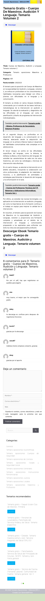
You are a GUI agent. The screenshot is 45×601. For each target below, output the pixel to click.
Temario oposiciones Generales (19, 469)
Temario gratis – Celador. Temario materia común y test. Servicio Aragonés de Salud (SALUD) (21, 538)
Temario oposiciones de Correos (19, 459)
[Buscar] (36, 430)
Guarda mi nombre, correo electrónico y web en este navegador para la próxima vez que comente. (23, 414)
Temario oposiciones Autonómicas (20, 450)
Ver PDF (11, 511)
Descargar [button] (12, 25)
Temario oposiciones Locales (18, 481)
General (9, 446)
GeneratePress (27, 593)
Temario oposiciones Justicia (18, 478)
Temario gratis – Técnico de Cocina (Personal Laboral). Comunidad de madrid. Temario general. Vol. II (22, 571)
